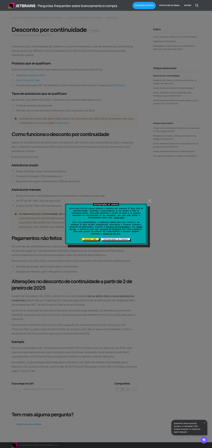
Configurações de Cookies (115, 239)
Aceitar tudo (90, 239)
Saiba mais (119, 218)
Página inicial (22, 5)
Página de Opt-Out (111, 234)
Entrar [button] (187, 5)
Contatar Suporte (144, 5)
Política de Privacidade (117, 227)
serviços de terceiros (110, 229)
